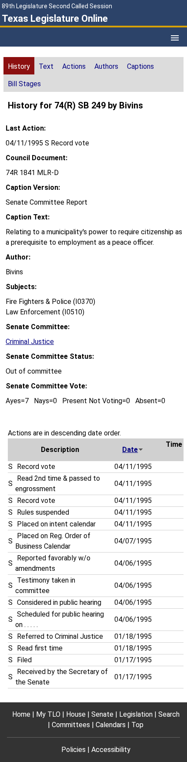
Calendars (111, 725)
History (19, 66)
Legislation (136, 714)
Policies (73, 749)
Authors (106, 66)
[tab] (18, 65)
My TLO (48, 714)
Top (137, 725)
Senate (102, 714)
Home (21, 714)
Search (169, 714)
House (76, 714)
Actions (74, 66)
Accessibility (110, 749)
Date (130, 449)
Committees (71, 725)
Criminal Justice (30, 341)
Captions (140, 66)
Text (46, 66)
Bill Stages (24, 84)
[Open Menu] (175, 38)
